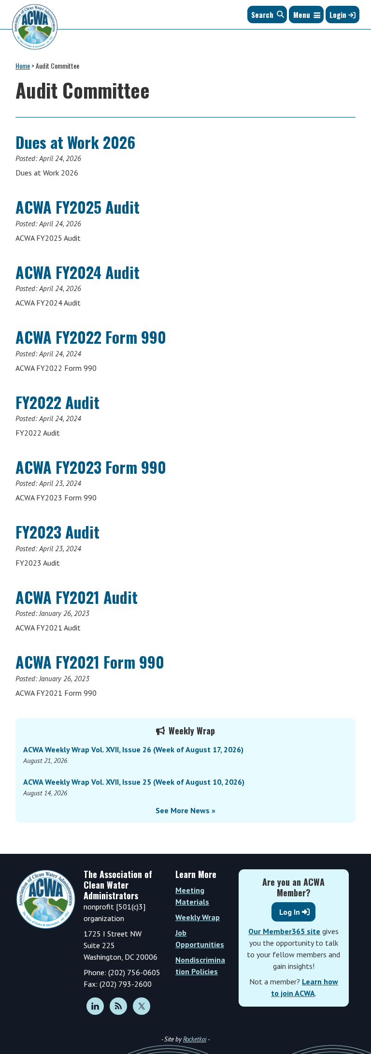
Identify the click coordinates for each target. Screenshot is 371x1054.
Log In (289, 912)
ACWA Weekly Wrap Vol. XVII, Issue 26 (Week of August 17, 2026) (133, 749)
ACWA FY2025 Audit (77, 206)
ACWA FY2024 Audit (77, 272)
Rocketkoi (194, 1039)
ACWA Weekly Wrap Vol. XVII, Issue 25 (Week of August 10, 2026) (133, 782)
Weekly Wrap (197, 917)
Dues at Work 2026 (75, 142)
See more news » (185, 810)
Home (22, 65)
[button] (301, 14)
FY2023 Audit (57, 531)
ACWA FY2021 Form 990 (89, 661)
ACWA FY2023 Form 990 (90, 466)
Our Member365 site (284, 931)
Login (338, 14)
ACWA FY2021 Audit (76, 597)
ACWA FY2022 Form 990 (90, 336)
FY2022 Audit (57, 402)
